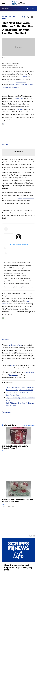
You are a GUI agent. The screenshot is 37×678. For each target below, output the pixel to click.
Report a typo (7, 412)
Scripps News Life (8, 17)
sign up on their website (26, 198)
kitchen (12, 365)
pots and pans (20, 82)
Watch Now (31, 2)
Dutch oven (20, 109)
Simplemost (30, 372)
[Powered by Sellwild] (32, 536)
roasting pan (19, 98)
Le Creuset (11, 58)
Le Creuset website (15, 345)
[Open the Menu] (3, 2)
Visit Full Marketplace (28, 425)
